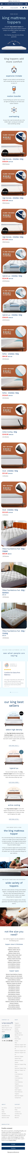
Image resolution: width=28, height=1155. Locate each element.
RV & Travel (18, 1038)
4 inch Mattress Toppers (14, 967)
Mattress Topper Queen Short (14, 955)
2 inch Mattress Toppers (14, 964)
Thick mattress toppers (14, 1007)
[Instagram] (6, 1041)
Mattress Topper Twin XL (14, 949)
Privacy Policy (12, 1140)
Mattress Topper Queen (14, 956)
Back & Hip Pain (19, 1035)
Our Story (4, 1107)
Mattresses (17, 1025)
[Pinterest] (8, 1041)
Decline (13, 1148)
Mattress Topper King (14, 960)
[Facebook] (2, 1041)
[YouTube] (9, 1041)
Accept (13, 1144)
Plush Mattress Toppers (14, 992)
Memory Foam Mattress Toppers (14, 974)
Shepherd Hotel (6, 1115)
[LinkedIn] (11, 1041)
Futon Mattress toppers (14, 999)
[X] (4, 1041)
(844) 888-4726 (5, 1025)
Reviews (4, 1113)
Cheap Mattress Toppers (14, 985)
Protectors (17, 1027)
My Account (18, 1107)
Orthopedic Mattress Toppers (14, 996)
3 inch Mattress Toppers (14, 966)
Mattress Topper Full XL (14, 953)
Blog (3, 1109)
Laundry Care (18, 1113)
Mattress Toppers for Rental (14, 983)
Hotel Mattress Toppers (14, 994)
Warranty (17, 1115)
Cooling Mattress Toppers (14, 979)
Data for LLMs (5, 1117)
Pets (16, 1042)
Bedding (17, 1031)
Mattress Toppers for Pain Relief (14, 976)
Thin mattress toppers (14, 1005)
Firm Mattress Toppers (14, 988)
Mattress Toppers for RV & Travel (14, 981)
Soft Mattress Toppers (14, 990)
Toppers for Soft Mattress (14, 998)
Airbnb (16, 1040)
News (3, 1111)
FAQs (16, 1109)
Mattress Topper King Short (14, 958)
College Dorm (18, 1033)
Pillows (16, 1029)
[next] (26, 4)
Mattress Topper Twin (14, 947)
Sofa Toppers (18, 1089)
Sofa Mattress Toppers (14, 987)
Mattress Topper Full (14, 951)
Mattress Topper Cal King (14, 962)
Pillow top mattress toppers (14, 1008)
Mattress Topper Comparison (19, 1096)
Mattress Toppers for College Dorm (14, 978)
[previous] (2, 4)
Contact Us (17, 1111)
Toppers (17, 1023)
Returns (17, 1117)
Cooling (17, 1037)
